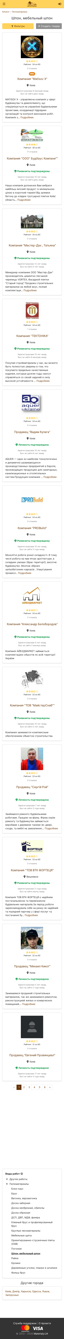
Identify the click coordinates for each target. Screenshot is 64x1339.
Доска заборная (20, 1203)
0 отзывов (32, 68)
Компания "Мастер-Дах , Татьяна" (32, 245)
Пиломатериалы (19, 1183)
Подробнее (26, 117)
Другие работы (18, 1179)
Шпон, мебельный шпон (25, 1253)
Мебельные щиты (21, 1235)
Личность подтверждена (33, 444)
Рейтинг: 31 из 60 (32, 1044)
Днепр (16, 1291)
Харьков (26, 1291)
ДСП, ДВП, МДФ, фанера (25, 1217)
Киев (8, 1291)
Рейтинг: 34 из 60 (32, 64)
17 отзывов (32, 152)
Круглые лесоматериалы (25, 1230)
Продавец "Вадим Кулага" (32, 432)
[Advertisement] (32, 1129)
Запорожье (12, 1294)
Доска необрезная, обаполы (27, 1207)
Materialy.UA (41, 1333)
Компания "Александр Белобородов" (32, 624)
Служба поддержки (24, 1323)
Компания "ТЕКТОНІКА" (32, 336)
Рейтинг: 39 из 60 (32, 148)
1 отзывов (32, 329)
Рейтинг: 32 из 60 (32, 955)
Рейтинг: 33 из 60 (32, 694)
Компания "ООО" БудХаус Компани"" (32, 158)
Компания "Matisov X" (32, 79)
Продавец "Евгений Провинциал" (32, 1055)
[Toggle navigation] (4, 3)
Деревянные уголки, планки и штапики (34, 1267)
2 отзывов (32, 617)
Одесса (36, 1291)
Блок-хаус (17, 1188)
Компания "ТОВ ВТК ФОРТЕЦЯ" (32, 870)
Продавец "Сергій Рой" (32, 787)
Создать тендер (50, 26)
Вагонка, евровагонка (24, 1198)
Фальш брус (18, 1272)
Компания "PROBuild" (32, 528)
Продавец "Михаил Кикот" (32, 966)
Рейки (14, 1258)
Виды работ (12, 1173)
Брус (14, 1193)
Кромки (15, 1263)
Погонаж (16, 1248)
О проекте (45, 1323)
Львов (45, 1291)
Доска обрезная (20, 1212)
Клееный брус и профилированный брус (32, 1224)
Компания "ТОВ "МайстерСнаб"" (32, 705)
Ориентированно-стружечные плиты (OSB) (33, 1242)
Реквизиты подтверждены (33, 171)
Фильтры (19, 26)
